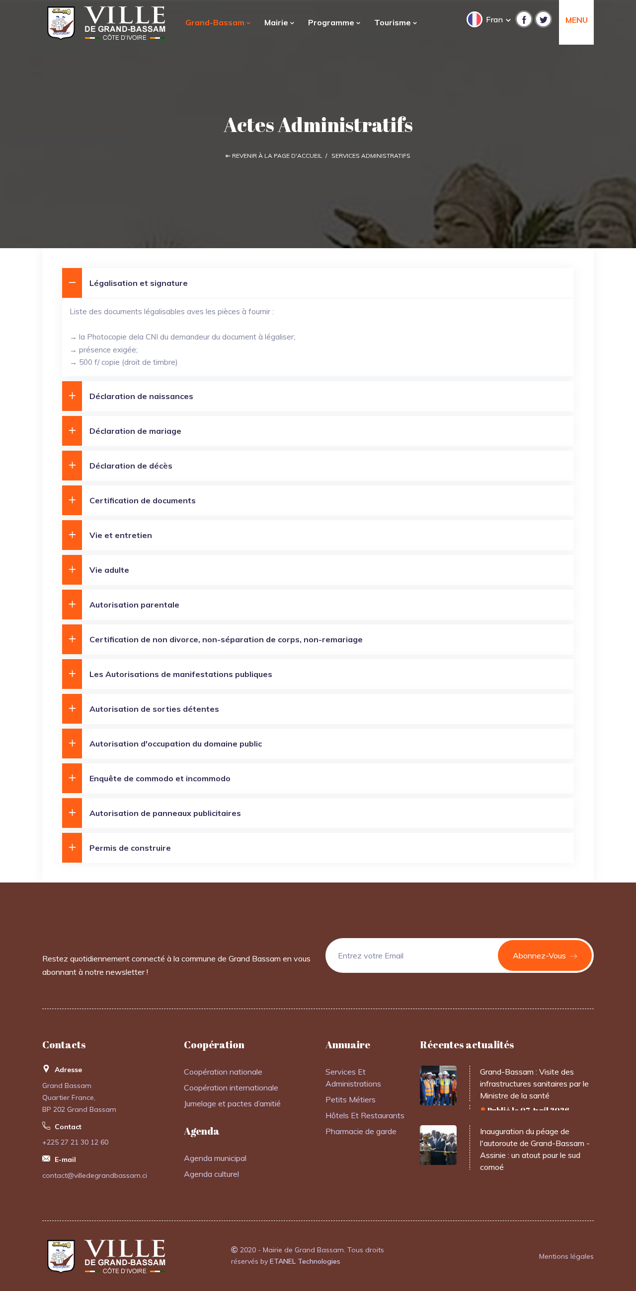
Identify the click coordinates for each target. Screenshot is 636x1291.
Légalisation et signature (138, 283)
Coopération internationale (231, 1087)
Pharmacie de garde (361, 1131)
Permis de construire (130, 848)
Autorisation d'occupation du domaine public (175, 743)
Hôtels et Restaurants (364, 1115)
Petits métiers (350, 1099)
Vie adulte (109, 570)
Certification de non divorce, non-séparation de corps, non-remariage (226, 639)
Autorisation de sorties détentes (154, 709)
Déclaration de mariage (135, 431)
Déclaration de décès (130, 466)
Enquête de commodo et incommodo (160, 778)
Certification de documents (142, 500)
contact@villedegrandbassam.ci (94, 1175)
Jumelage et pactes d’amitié (232, 1103)
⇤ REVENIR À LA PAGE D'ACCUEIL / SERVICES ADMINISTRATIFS (318, 155)
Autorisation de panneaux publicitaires (165, 813)
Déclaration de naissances (141, 396)
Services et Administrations (353, 1077)
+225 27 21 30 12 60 (75, 1142)
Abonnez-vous (540, 955)
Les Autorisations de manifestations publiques (180, 674)
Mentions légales (566, 1256)
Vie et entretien (120, 535)
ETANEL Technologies (305, 1261)
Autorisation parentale (134, 605)
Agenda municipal (215, 1158)
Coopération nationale (223, 1072)
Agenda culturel (211, 1174)
